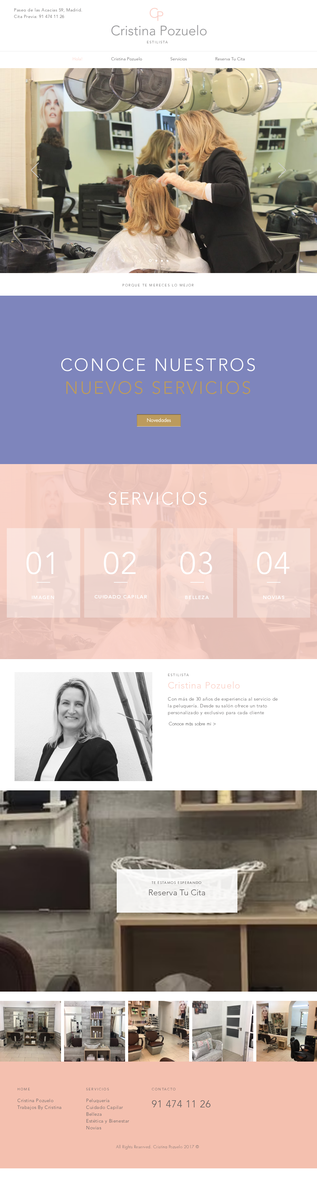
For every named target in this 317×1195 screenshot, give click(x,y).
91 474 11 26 (51, 16)
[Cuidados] (162, 261)
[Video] (150, 260)
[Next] (282, 171)
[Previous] (35, 171)
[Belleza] (156, 261)
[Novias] (167, 261)
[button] (159, 420)
